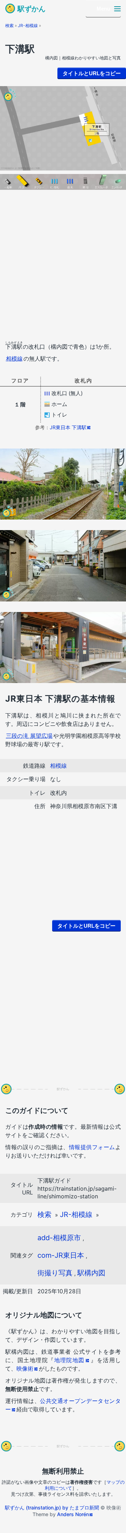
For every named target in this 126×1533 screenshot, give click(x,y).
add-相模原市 (59, 1238)
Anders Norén (73, 1514)
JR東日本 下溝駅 (68, 427)
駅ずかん (32, 9)
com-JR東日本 (60, 1255)
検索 (9, 25)
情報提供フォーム (92, 1147)
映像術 (24, 1368)
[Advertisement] (63, 267)
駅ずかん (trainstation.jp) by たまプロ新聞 (52, 1508)
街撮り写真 (54, 1273)
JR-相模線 (28, 25)
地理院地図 (69, 1360)
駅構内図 (91, 1273)
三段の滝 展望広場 (29, 735)
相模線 (14, 358)
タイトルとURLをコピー (92, 73)
